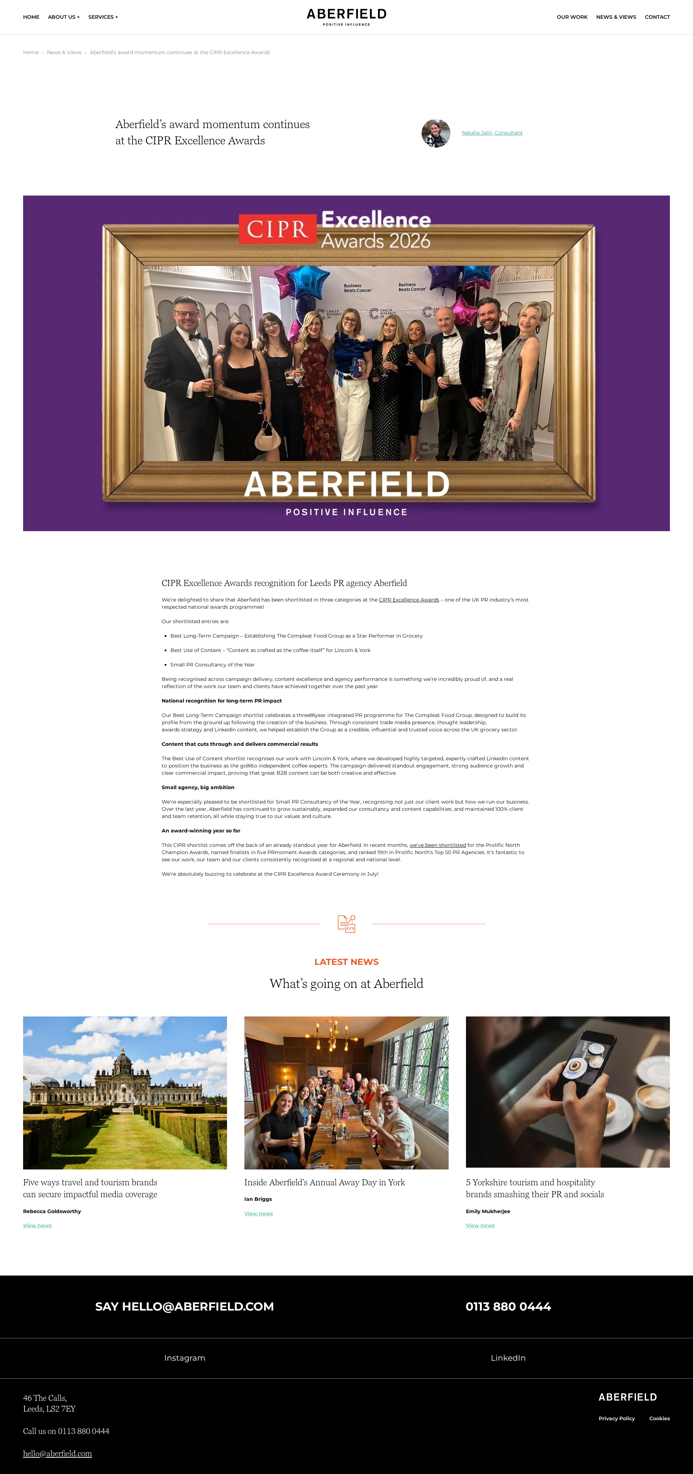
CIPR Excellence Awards (409, 599)
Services (101, 17)
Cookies (659, 1418)
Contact (657, 17)
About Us (61, 17)
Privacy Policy (617, 1418)
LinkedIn (508, 1358)
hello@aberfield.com (198, 1306)
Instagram (184, 1358)
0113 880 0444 (508, 1306)
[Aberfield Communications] (346, 17)
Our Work (572, 17)
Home (31, 17)
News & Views (616, 17)
